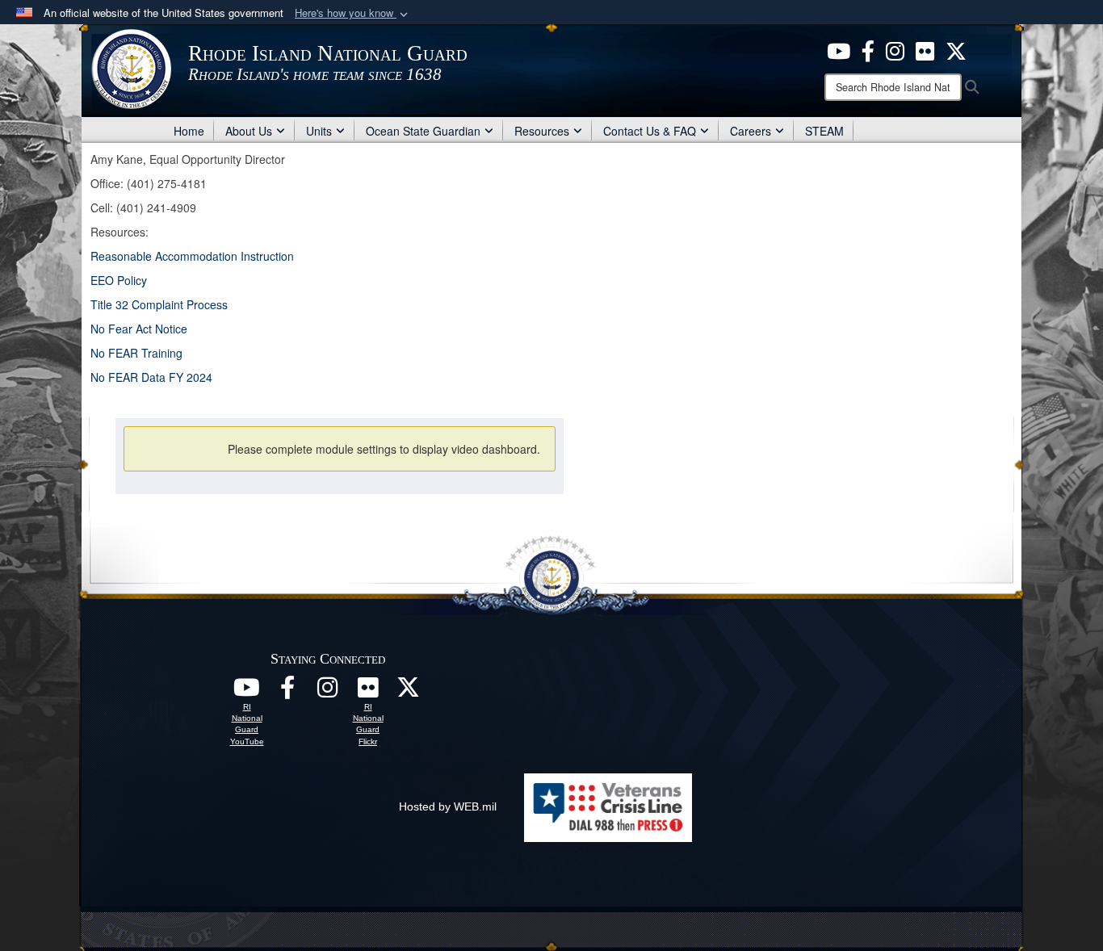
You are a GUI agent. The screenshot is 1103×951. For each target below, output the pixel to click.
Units (319, 131)
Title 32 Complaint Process (159, 304)
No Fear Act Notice (138, 328)
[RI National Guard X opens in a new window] (408, 691)
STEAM (824, 131)
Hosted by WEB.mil (448, 806)
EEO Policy (118, 280)
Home (189, 131)
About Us (248, 131)
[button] (353, 13)
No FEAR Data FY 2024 (153, 377)
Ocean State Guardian (423, 131)
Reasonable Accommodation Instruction (192, 256)
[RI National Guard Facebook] (868, 49)
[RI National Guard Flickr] (368, 691)
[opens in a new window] (838, 49)
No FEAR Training (136, 353)
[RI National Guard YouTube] (247, 691)
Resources (541, 131)
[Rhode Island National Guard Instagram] (895, 49)
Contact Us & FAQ (649, 131)
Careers (750, 131)
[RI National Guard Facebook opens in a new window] (287, 691)
